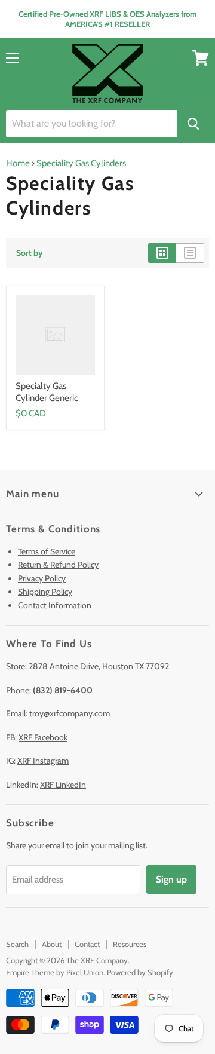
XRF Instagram (43, 760)
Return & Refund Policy (58, 564)
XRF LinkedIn (63, 784)
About (52, 944)
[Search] (193, 123)
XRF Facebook (43, 737)
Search (17, 944)
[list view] (190, 252)
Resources (129, 944)
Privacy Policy (42, 578)
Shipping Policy (45, 591)
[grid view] (162, 252)
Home (18, 163)
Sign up (171, 879)
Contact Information (54, 605)
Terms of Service (46, 551)
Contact (87, 944)
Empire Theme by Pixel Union (54, 972)
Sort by (29, 253)
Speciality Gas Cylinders (81, 163)
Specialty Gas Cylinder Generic (47, 392)
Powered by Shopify (140, 972)
